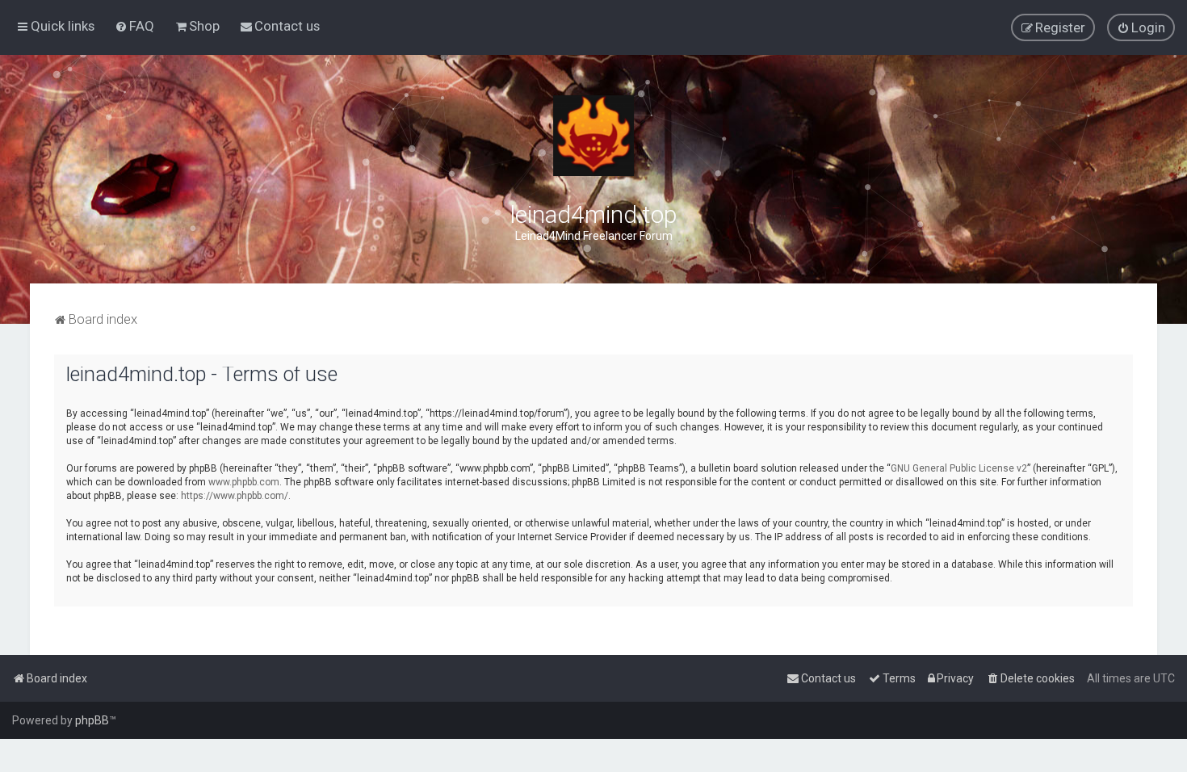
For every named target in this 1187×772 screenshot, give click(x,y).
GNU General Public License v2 (959, 468)
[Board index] (593, 135)
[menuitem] (134, 26)
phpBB (92, 720)
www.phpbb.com (243, 482)
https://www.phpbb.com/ (234, 495)
